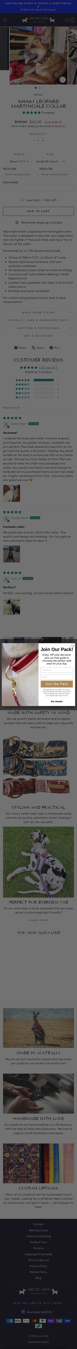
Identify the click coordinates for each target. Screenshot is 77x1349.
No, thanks (56, 701)
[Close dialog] (72, 645)
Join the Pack (57, 684)
